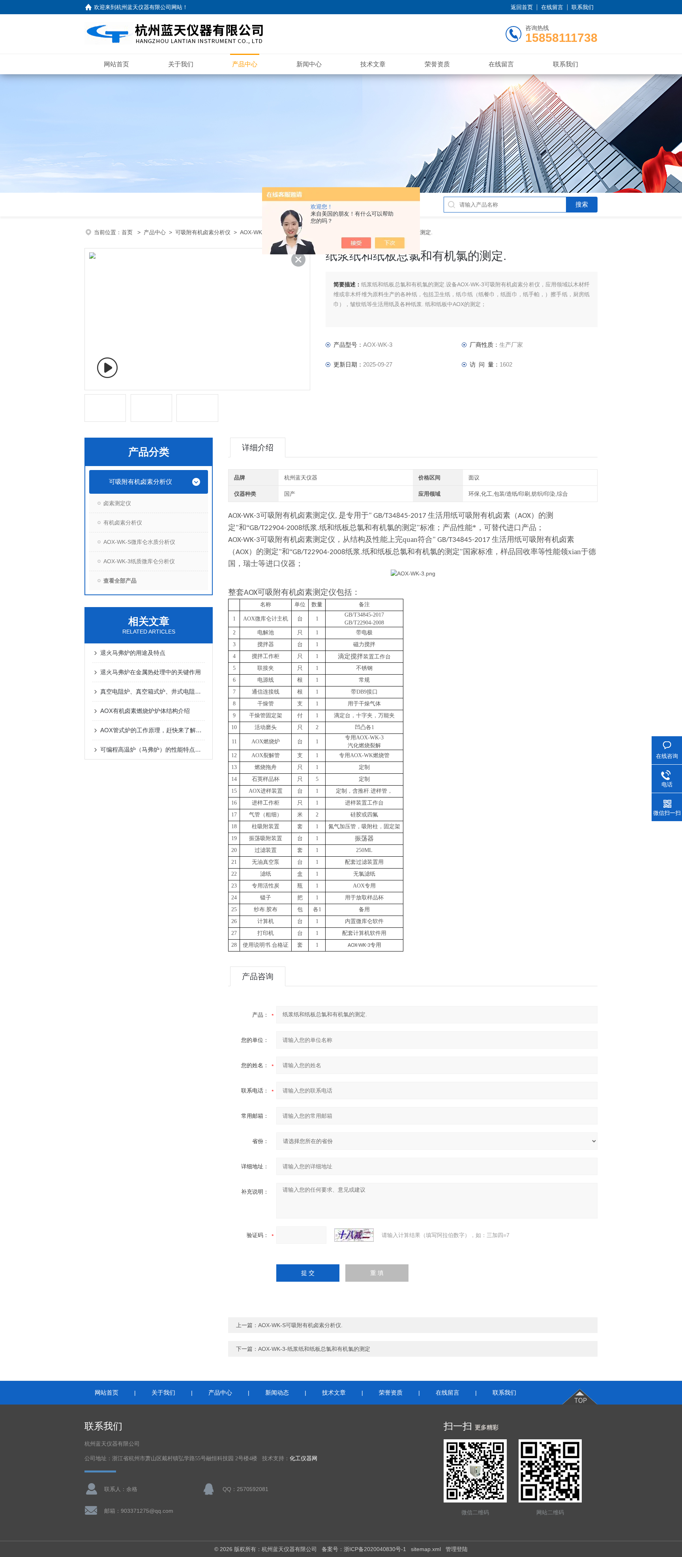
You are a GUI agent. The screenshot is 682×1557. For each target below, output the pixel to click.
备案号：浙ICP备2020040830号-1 (364, 1549)
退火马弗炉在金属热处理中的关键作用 (150, 672)
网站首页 (116, 64)
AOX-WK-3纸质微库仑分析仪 (139, 561)
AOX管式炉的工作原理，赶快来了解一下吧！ (152, 730)
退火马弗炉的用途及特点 (132, 652)
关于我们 (180, 64)
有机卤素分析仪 (122, 522)
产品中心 (244, 64)
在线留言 (552, 7)
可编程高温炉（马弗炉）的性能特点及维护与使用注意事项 (152, 749)
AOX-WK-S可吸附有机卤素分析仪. (300, 1325)
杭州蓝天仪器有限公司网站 (149, 7)
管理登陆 (457, 1549)
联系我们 (582, 7)
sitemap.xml (426, 1549)
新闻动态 (277, 1392)
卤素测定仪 (117, 503)
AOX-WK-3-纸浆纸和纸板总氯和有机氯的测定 (314, 1349)
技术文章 (373, 64)
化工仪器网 (303, 1458)
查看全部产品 (120, 580)
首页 (128, 232)
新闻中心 (309, 64)
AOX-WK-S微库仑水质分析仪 (139, 542)
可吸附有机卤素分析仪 (202, 232)
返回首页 (522, 7)
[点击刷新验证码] (354, 1235)
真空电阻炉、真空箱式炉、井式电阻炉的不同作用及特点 (152, 691)
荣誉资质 (437, 64)
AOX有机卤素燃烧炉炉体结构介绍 (145, 710)
